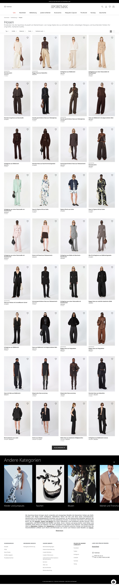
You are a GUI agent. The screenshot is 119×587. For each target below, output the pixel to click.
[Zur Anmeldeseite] (106, 7)
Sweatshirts (50, 526)
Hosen (20, 17)
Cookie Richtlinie (47, 552)
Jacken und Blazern (47, 521)
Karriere (45, 562)
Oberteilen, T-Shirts (37, 526)
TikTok (75, 564)
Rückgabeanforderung (29, 546)
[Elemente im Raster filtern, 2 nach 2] (114, 31)
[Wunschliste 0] (110, 7)
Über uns (45, 564)
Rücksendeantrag (47, 570)
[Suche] (102, 7)
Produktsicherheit (8, 558)
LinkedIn (76, 557)
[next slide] (114, 462)
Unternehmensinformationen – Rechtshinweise (51, 558)
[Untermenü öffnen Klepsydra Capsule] (78, 13)
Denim (91, 528)
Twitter (75, 551)
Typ (6, 31)
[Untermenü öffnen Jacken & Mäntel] (51, 13)
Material (22, 31)
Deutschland (95, 546)
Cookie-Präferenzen (48, 555)
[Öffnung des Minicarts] (115, 6)
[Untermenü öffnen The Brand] (88, 13)
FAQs (5, 549)
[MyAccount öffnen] (107, 6)
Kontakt (6, 546)
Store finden (7, 552)
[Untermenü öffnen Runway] (96, 13)
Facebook (76, 548)
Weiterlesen (59, 530)
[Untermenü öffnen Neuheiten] (27, 13)
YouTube (76, 561)
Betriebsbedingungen (48, 546)
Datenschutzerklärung (48, 549)
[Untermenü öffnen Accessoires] (62, 13)
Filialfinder (97, 553)
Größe (13, 31)
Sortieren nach (39, 31)
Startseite (6, 17)
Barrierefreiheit (47, 567)
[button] (113, 582)
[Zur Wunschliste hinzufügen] (28, 38)
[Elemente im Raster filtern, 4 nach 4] (111, 31)
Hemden (37, 521)
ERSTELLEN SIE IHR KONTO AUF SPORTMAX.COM (59, 1)
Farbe (29, 31)
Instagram (76, 554)
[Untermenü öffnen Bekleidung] (37, 13)
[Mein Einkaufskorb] (113, 7)
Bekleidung (14, 17)
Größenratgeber (8, 555)
